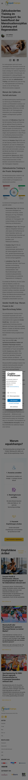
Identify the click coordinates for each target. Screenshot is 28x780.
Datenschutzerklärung (14, 386)
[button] (14, 384)
